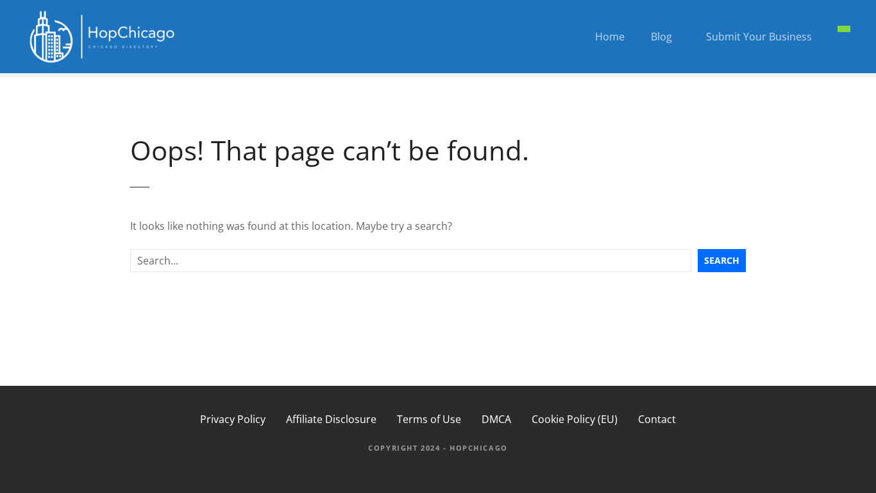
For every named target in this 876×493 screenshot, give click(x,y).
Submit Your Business (759, 37)
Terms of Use (429, 419)
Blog (661, 37)
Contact (657, 419)
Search (721, 260)
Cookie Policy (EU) (575, 419)
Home (610, 37)
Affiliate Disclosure (331, 419)
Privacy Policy (232, 419)
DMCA (496, 419)
